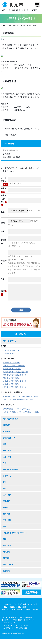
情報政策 (6, 425)
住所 (3, 231)
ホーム (3, 25)
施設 (24, 25)
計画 (4, 463)
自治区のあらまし (9, 353)
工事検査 (6, 501)
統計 (4, 482)
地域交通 (6, 552)
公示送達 (6, 571)
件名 (3, 279)
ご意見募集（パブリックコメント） (16, 533)
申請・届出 (7, 520)
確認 (21, 310)
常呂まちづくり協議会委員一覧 (14, 387)
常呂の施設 (32, 25)
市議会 (5, 507)
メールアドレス (4, 181)
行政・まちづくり (14, 25)
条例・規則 (7, 450)
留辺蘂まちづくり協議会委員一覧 (15, 372)
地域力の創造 (8, 564)
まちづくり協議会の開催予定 (14, 366)
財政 (4, 444)
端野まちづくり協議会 (11, 363)
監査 (4, 526)
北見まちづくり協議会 (11, 384)
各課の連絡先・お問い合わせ (23, 620)
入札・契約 (7, 495)
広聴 (4, 539)
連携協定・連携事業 (10, 469)
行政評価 (6, 431)
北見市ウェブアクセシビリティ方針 (15, 625)
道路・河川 (7, 545)
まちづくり (7, 476)
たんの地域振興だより (11, 350)
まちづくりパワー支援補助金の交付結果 (18, 399)
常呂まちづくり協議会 (11, 378)
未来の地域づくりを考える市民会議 (16, 409)
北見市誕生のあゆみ (10, 419)
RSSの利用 (6, 620)
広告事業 (6, 558)
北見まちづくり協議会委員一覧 (14, 381)
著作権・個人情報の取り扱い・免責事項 (17, 617)
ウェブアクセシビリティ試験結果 (14, 628)
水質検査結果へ (11, 135)
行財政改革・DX (9, 438)
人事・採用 (7, 457)
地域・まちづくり (9, 341)
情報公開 (6, 514)
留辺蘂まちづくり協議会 (12, 369)
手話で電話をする (8, 623)
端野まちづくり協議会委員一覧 (14, 375)
